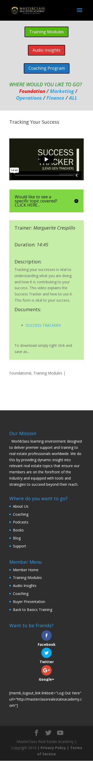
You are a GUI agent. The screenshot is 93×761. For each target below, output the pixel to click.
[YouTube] (60, 733)
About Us (20, 506)
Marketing (62, 91)
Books (18, 530)
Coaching (20, 514)
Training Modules (46, 32)
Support (19, 546)
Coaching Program (46, 68)
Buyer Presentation (29, 601)
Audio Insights (46, 50)
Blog (17, 538)
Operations (29, 98)
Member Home (25, 569)
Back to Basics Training (32, 609)
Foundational (20, 373)
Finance (55, 98)
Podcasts (20, 522)
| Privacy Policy (52, 747)
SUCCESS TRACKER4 (43, 325)
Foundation (32, 91)
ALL (73, 98)
